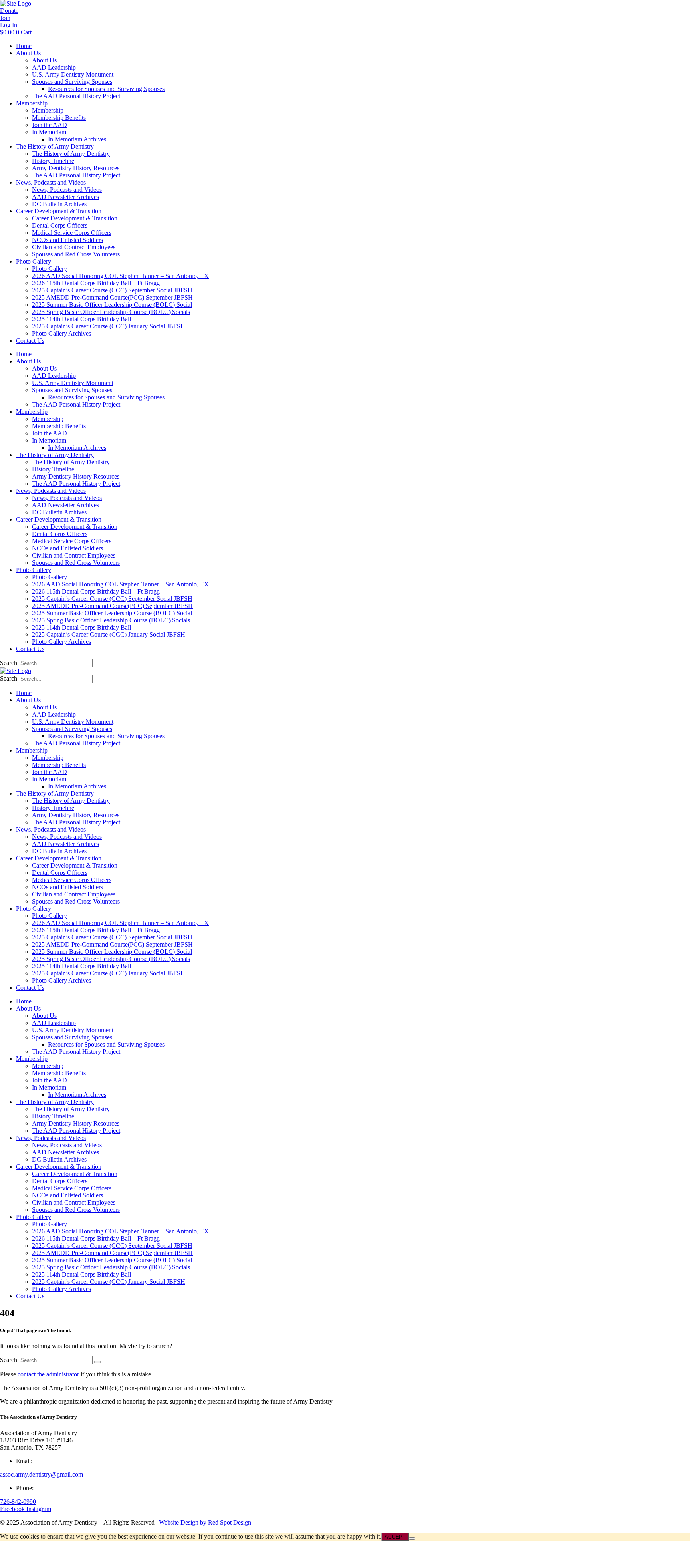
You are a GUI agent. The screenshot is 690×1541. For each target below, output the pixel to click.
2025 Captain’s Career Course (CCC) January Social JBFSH (108, 326)
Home (24, 45)
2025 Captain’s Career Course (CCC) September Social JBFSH (112, 290)
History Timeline (53, 160)
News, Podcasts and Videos (51, 182)
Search (8, 662)
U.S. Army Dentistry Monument (72, 74)
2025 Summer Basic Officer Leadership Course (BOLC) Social (112, 304)
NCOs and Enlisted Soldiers (67, 239)
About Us (28, 53)
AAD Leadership (54, 67)
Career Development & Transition (58, 211)
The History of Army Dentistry (55, 146)
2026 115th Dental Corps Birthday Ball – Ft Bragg (96, 283)
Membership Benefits (59, 117)
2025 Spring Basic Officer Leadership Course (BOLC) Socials (111, 311)
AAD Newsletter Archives (65, 196)
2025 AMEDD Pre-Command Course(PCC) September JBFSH (112, 297)
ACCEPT (395, 1537)
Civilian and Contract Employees (73, 247)
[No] (412, 1538)
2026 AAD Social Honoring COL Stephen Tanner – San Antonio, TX (120, 275)
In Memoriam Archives (77, 139)
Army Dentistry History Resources (75, 168)
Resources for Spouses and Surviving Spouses (106, 88)
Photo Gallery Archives (61, 333)
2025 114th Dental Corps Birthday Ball (81, 319)
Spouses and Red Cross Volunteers (76, 254)
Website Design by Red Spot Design (205, 1522)
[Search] (97, 1362)
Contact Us (30, 340)
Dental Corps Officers (59, 225)
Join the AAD (49, 124)
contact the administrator (48, 1374)
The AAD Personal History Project (76, 96)
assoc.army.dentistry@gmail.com (41, 1474)
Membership (32, 103)
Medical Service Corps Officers (71, 232)
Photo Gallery (33, 261)
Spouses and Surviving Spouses (72, 81)
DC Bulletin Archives (59, 204)
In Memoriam (49, 132)
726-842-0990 (18, 1501)
